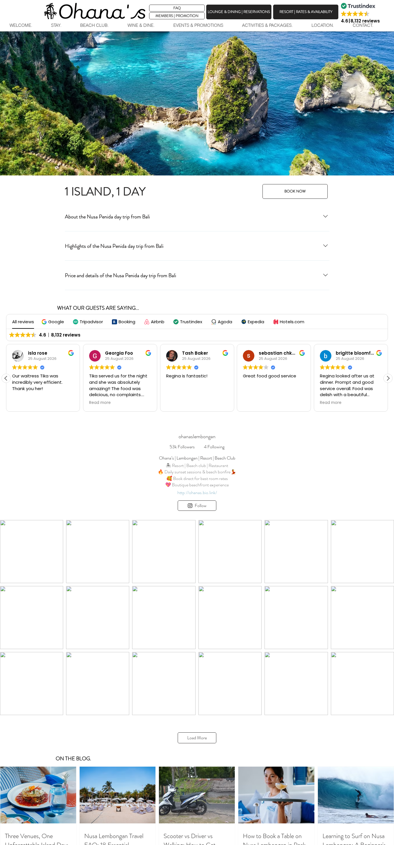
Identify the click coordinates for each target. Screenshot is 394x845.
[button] (177, 15)
